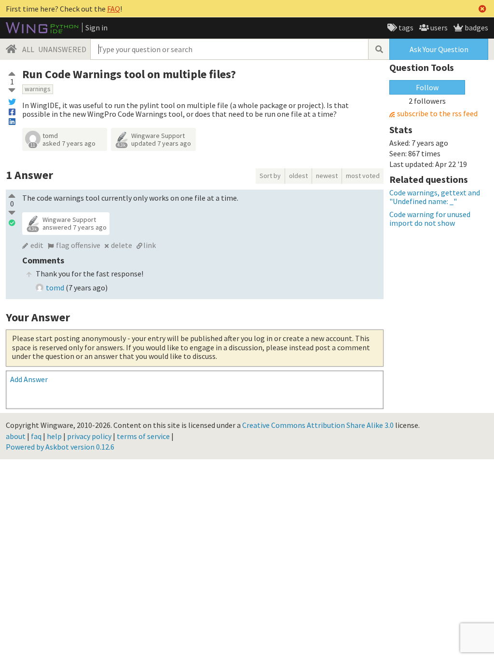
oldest (298, 175)
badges (475, 27)
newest (327, 175)
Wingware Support (158, 135)
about (16, 436)
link (149, 245)
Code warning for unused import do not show (429, 218)
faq (36, 436)
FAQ (113, 9)
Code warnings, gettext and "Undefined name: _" (434, 197)
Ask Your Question (439, 49)
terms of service (143, 436)
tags (405, 27)
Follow (427, 87)
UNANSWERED (62, 49)
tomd (50, 135)
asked (69, 143)
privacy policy (89, 436)
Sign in (96, 27)
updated (161, 143)
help (54, 436)
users (438, 27)
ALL (28, 49)
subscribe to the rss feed (437, 113)
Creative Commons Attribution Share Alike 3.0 (318, 425)
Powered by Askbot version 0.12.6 (60, 447)
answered (74, 227)
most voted (363, 175)
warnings (38, 88)
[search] (378, 49)
